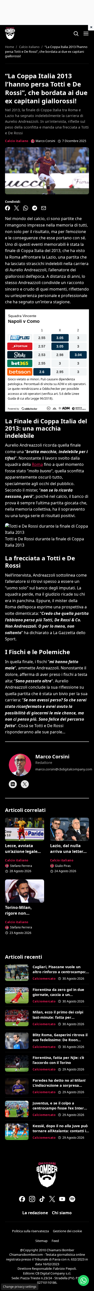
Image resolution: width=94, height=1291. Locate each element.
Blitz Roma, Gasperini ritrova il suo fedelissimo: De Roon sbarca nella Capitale (60, 1039)
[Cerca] (76, 34)
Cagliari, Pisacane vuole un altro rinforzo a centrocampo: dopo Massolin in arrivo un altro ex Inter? (59, 974)
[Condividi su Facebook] (7, 208)
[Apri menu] (86, 34)
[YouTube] (62, 1199)
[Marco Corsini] (20, 765)
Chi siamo (62, 1212)
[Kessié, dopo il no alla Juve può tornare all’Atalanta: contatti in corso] (17, 1131)
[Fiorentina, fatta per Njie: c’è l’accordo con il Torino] (17, 1063)
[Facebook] (22, 1199)
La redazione (35, 1212)
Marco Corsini (52, 756)
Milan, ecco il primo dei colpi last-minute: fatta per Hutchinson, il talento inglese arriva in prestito (58, 1019)
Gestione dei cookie (67, 1231)
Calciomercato (44, 978)
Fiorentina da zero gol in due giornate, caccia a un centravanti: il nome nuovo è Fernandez (58, 997)
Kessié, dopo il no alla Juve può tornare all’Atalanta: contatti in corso (60, 1130)
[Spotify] (72, 1199)
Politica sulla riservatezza (30, 1231)
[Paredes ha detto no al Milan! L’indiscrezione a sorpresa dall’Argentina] (17, 1086)
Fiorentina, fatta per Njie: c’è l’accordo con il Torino (58, 1060)
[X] (25, 784)
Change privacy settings (19, 1286)
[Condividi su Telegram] (34, 208)
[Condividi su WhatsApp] (25, 208)
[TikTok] (42, 1199)
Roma (37, 464)
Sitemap (41, 1240)
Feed (55, 1240)
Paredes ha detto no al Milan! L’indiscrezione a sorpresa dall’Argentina (59, 1085)
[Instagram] (32, 1199)
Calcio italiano (16, 141)
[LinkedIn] (13, 784)
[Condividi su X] (16, 208)
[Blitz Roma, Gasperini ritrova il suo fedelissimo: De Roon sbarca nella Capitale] (17, 1040)
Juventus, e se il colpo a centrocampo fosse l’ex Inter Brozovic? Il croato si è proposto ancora (58, 1110)
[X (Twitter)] (52, 1199)
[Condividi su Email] (43, 208)
